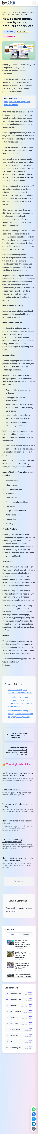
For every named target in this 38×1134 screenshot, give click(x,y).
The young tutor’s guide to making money (17, 805)
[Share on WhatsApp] (34, 1109)
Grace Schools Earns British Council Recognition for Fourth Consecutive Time (22, 943)
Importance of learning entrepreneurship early (12, 840)
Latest (12, 935)
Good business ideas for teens (15, 790)
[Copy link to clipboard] (34, 1129)
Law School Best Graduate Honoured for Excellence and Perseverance (23, 954)
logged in (21, 908)
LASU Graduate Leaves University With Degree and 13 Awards (23, 976)
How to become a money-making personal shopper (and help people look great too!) (20, 714)
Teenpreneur (13, 12)
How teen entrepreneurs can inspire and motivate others (17, 102)
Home (4, 12)
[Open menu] (34, 3)
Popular (26, 935)
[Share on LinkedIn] (34, 1124)
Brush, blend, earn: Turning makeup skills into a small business (17, 774)
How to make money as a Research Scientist (17, 822)
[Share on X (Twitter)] (34, 1119)
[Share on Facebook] (34, 1114)
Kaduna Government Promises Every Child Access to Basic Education (22, 966)
